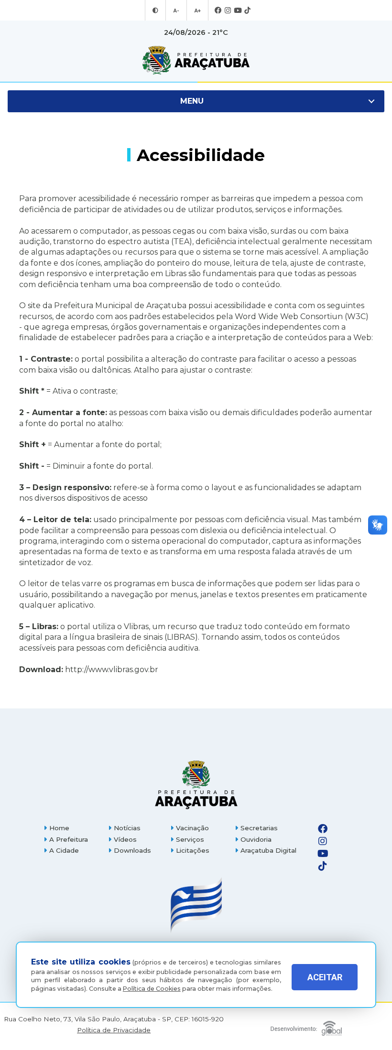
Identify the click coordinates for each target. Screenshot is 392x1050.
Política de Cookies (152, 988)
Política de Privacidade (114, 1030)
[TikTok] (247, 10)
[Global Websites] (306, 1026)
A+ (197, 10)
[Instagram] (227, 10)
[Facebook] (218, 10)
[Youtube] (237, 10)
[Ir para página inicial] (196, 60)
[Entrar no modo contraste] (155, 10)
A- (176, 10)
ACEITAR (324, 977)
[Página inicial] (196, 785)
